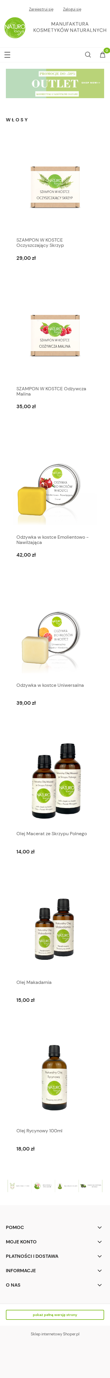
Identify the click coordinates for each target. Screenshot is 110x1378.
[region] (55, 83)
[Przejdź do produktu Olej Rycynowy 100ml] (55, 1078)
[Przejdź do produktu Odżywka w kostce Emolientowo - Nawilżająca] (55, 484)
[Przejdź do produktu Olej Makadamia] (55, 929)
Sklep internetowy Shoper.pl (55, 1334)
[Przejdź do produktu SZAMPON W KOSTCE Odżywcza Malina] (55, 335)
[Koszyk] (102, 55)
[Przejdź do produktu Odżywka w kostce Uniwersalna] (55, 632)
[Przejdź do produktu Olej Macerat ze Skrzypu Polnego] (55, 780)
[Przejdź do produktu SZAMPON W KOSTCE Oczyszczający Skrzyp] (55, 187)
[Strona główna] (55, 27)
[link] (55, 83)
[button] (7, 54)
